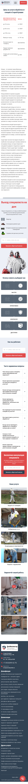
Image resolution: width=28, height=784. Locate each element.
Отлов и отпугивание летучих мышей (10, 758)
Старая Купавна (7, 653)
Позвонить (23, 2)
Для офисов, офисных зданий (8, 701)
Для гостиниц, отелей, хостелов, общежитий (12, 684)
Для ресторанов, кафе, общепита (9, 681)
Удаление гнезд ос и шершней (8, 725)
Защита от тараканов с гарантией (9, 722)
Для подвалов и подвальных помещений (11, 699)
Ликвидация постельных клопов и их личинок (12, 720)
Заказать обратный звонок (14, 246)
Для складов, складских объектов (9, 689)
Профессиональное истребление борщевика (12, 761)
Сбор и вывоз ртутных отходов (8, 763)
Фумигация (4, 770)
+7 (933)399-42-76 (10, 663)
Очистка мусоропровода (7, 706)
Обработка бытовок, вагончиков (9, 714)
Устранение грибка (6, 751)
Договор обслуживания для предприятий (11, 674)
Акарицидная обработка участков (9, 728)
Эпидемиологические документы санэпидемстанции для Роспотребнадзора (11, 767)
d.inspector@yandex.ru (9, 667)
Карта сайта (15, 777)
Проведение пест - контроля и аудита (10, 676)
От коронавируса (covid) (7, 709)
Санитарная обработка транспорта (10, 679)
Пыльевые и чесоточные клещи (9, 740)
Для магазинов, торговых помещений (10, 687)
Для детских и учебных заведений (9, 704)
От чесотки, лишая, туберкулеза (9, 711)
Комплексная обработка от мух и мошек (11, 742)
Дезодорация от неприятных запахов (10, 748)
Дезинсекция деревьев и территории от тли (12, 730)
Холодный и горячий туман (8, 753)
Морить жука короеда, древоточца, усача (11, 733)
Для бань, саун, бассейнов (7, 696)
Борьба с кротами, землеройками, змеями (11, 756)
